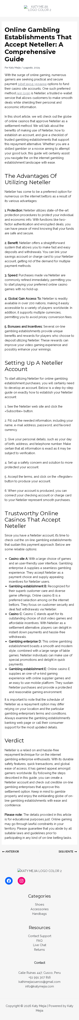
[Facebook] (9, 881)
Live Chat (39, 945)
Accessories (40, 909)
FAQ (39, 940)
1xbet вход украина (32, 84)
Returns (39, 949)
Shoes (39, 904)
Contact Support (39, 936)
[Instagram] (21, 881)
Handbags (39, 913)
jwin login (23, 93)
